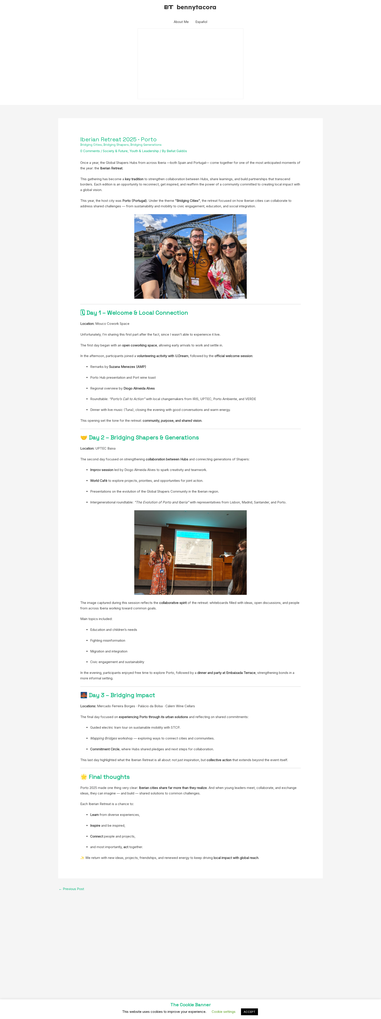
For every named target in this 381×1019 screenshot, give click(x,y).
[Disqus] (190, 949)
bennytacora (197, 7)
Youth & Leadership (144, 151)
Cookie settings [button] (223, 1012)
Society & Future (115, 151)
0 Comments (90, 151)
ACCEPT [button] (249, 1011)
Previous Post (71, 889)
